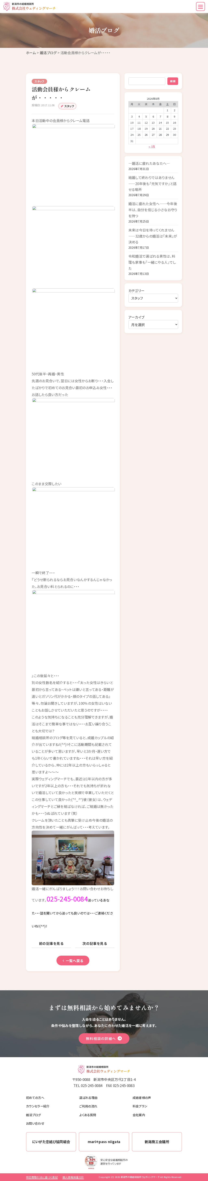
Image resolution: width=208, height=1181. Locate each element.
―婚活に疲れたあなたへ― (149, 163)
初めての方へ (35, 1097)
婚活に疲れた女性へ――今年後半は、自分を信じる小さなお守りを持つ (152, 209)
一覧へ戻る (74, 960)
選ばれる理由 (88, 1097)
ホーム (31, 52)
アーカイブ (136, 317)
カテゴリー (136, 290)
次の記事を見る (94, 943)
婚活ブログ (48, 52)
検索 (173, 81)
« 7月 (152, 146)
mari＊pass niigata (104, 1141)
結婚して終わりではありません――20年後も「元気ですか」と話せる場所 (152, 183)
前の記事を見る (51, 943)
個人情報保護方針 (73, 1177)
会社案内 (139, 1114)
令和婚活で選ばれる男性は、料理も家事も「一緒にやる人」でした (152, 262)
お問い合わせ (35, 1123)
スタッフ (69, 106)
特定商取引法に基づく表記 (42, 1177)
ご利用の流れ (88, 1106)
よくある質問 (87, 1114)
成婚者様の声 (142, 1097)
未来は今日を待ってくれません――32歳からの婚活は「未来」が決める (152, 235)
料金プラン (140, 1106)
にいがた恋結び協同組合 (51, 1141)
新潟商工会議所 (157, 1141)
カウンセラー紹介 (38, 1106)
